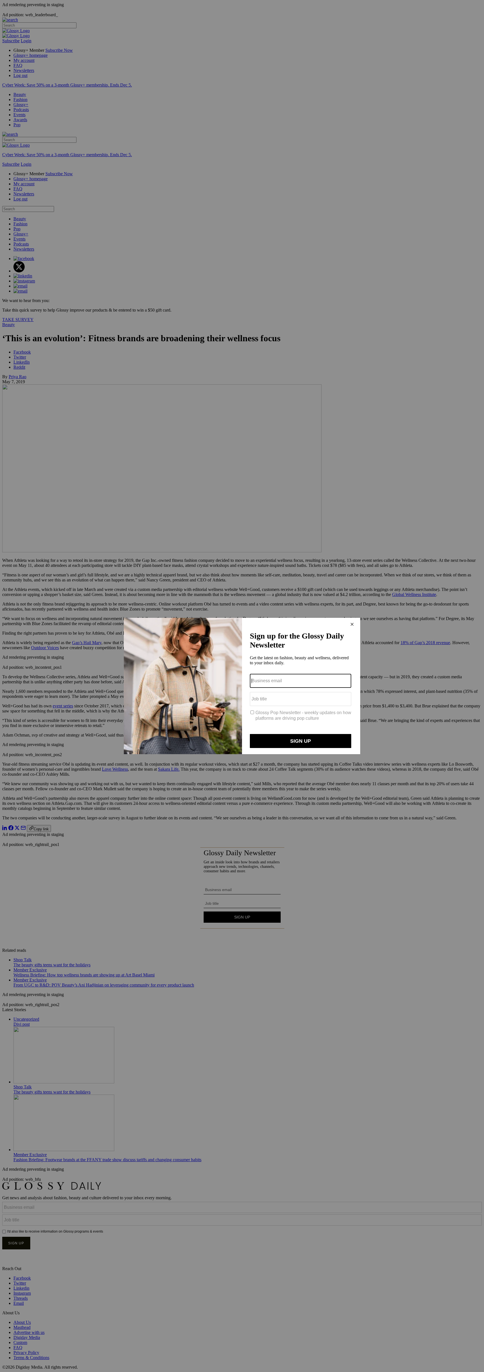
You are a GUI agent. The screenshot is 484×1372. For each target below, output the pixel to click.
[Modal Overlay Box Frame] (242, 686)
